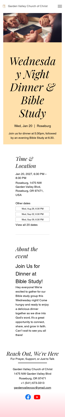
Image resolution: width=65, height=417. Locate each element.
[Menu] (60, 6)
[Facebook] (28, 397)
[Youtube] (37, 397)
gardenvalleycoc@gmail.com (32, 387)
